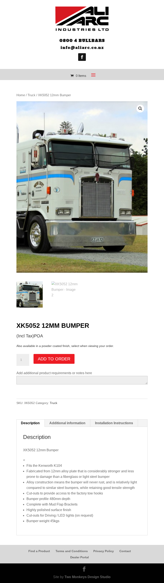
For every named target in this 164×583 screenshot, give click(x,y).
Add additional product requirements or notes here (54, 373)
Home (20, 95)
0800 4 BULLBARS (82, 40)
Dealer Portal (79, 557)
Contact (125, 551)
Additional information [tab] (67, 423)
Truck (31, 95)
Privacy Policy (103, 551)
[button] (140, 108)
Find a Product (39, 551)
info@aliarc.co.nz (82, 47)
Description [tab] (30, 423)
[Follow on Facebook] (82, 57)
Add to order (54, 359)
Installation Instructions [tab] (114, 423)
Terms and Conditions (72, 551)
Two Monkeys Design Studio (87, 577)
